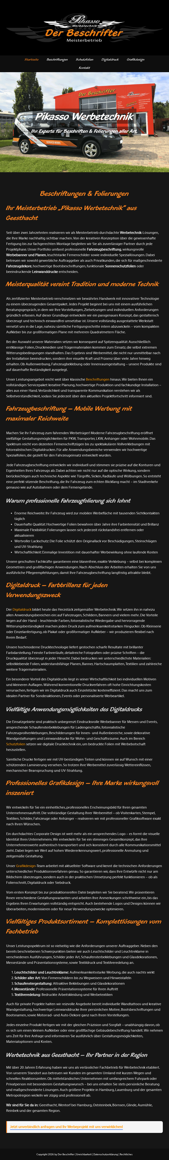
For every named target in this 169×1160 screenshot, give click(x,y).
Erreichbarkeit (84, 1154)
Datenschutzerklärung (105, 1154)
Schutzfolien (15, 744)
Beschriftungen (97, 380)
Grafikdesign (25, 866)
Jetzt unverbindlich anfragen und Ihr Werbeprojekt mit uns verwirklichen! (66, 1127)
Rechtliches (126, 1154)
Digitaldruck (22, 610)
